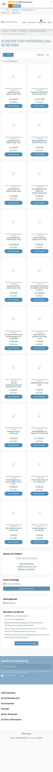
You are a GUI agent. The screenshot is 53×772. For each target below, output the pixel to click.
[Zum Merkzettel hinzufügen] (23, 69)
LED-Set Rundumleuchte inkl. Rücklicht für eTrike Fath (13, 386)
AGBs (17, 675)
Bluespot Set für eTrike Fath (13, 432)
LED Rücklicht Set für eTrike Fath (13, 529)
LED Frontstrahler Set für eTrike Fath (39, 481)
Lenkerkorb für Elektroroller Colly (13, 93)
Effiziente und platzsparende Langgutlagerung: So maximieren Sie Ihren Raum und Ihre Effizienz (27, 636)
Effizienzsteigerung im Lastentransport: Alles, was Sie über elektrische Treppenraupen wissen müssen (26, 629)
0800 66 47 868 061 (27, 564)
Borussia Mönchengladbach (15, 619)
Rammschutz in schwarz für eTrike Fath (39, 336)
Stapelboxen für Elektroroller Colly (13, 141)
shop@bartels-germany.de (26, 567)
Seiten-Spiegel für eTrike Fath (39, 529)
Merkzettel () (5, 13)
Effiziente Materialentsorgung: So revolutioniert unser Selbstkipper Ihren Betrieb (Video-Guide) (24, 624)
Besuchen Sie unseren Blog (26, 643)
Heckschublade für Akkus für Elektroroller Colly (39, 191)
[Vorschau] (23, 74)
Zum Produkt (13, 106)
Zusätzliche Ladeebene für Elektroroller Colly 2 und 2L (39, 288)
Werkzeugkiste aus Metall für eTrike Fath (39, 432)
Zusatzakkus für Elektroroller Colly (13, 238)
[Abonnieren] (50, 666)
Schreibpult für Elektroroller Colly (13, 190)
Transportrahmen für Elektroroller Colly (39, 93)
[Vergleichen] (23, 72)
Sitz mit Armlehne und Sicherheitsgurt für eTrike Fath (13, 336)
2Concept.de (32, 738)
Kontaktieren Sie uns (28, 10)
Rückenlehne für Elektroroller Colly (13, 287)
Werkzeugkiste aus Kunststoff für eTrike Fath (13, 482)
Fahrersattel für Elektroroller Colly (39, 238)
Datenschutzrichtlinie (31, 675)
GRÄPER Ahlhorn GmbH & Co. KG (16, 616)
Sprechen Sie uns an (27, 558)
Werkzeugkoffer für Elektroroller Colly (39, 141)
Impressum (15, 10)
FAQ (7, 10)
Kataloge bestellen (27, 588)
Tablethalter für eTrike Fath (39, 384)
